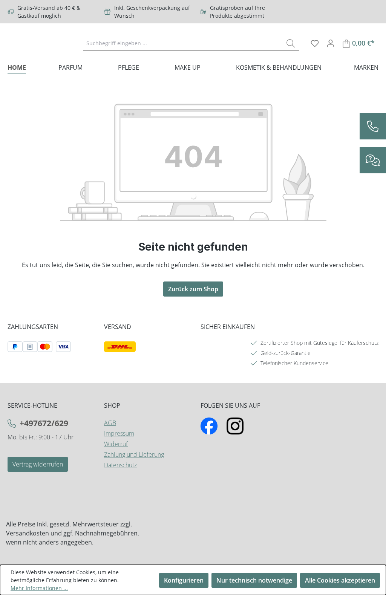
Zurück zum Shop (193, 289)
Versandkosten (27, 533)
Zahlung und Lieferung (134, 454)
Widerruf (116, 444)
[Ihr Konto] (331, 42)
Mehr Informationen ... (39, 588)
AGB (110, 423)
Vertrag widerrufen (37, 464)
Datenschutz (120, 465)
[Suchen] (290, 43)
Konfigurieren (184, 580)
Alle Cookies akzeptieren (340, 580)
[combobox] (182, 43)
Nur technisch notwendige (254, 580)
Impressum (119, 433)
